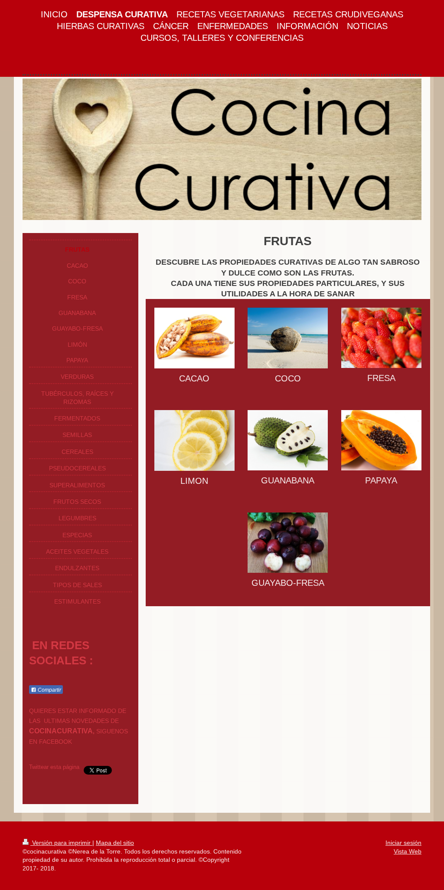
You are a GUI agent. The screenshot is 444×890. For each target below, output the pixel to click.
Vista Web (407, 851)
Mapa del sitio (115, 842)
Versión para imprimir (61, 842)
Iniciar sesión (403, 842)
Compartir (48, 690)
